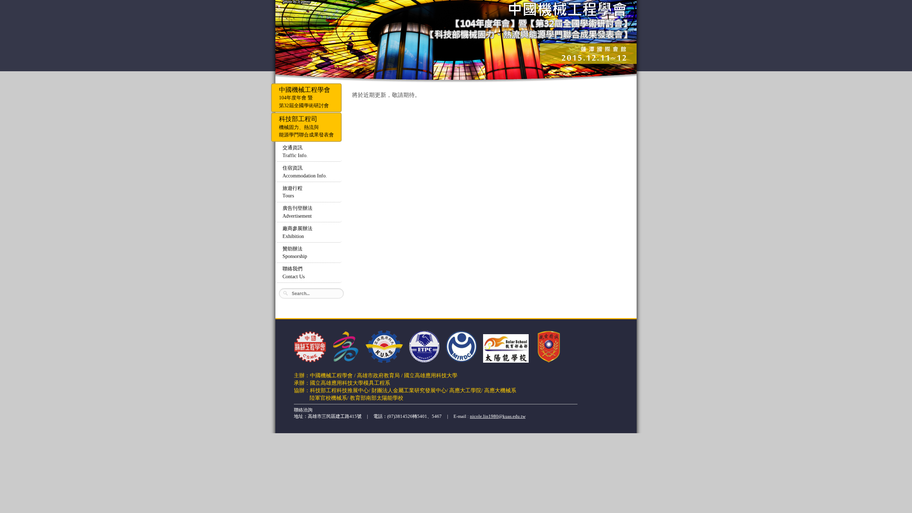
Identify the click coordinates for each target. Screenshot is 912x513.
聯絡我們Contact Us (294, 272)
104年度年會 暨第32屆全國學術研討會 (304, 97)
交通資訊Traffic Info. (295, 151)
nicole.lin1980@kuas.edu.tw (497, 416)
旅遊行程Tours (292, 192)
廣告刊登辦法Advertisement (297, 212)
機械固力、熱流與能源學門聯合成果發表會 (306, 126)
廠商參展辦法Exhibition (297, 232)
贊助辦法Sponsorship (295, 252)
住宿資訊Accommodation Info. (305, 171)
